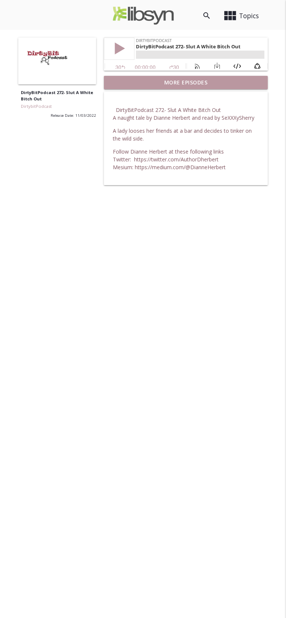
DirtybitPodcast (36, 106)
